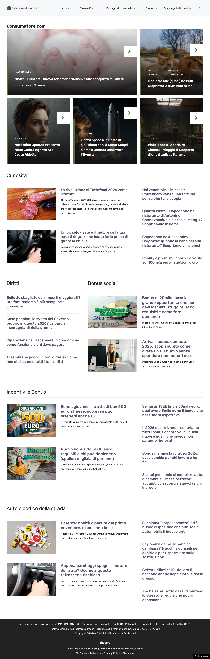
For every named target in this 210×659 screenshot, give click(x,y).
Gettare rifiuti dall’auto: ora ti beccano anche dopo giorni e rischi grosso (172, 574)
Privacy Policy (112, 653)
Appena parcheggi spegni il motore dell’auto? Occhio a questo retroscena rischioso (94, 570)
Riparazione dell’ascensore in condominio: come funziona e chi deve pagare (43, 342)
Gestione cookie (201, 656)
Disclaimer (129, 653)
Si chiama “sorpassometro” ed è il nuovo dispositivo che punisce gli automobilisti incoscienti (171, 527)
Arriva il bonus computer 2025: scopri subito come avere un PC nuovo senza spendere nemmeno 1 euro (167, 348)
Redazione (95, 653)
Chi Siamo (81, 653)
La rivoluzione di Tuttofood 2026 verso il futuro (94, 192)
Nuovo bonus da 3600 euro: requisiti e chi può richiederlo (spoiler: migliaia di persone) (88, 454)
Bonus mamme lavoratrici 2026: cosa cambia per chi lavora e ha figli (170, 457)
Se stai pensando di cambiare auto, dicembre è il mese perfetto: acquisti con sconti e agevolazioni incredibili (172, 481)
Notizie (65, 8)
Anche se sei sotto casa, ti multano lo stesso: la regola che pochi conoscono (172, 595)
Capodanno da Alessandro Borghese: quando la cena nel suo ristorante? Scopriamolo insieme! (171, 241)
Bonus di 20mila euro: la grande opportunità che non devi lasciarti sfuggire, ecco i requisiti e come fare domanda (169, 307)
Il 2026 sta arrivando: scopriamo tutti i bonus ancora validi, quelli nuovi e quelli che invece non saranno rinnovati (170, 434)
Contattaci (130, 633)
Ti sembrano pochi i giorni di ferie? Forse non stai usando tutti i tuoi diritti (42, 359)
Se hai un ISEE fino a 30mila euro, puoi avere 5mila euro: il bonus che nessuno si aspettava (172, 410)
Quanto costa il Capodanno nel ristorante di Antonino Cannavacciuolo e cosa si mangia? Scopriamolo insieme (172, 217)
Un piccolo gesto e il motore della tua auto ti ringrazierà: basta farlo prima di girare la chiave (94, 236)
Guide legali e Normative (177, 8)
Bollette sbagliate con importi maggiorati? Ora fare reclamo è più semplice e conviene (43, 302)
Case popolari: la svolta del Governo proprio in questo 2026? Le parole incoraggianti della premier (38, 323)
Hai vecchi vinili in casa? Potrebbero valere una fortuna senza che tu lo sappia (168, 194)
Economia (151, 8)
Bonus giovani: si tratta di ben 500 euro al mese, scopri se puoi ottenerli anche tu (93, 411)
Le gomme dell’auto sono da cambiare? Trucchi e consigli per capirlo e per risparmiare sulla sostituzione (170, 550)
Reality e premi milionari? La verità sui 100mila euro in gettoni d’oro (172, 260)
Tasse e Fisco (87, 8)
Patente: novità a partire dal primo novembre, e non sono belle (93, 525)
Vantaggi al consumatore (120, 8)
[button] (198, 8)
